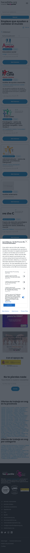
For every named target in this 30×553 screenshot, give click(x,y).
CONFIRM (9, 305)
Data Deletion (5, 311)
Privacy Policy (24, 311)
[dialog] (15, 276)
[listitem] (15, 272)
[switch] (23, 276)
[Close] (26, 242)
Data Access (15, 311)
